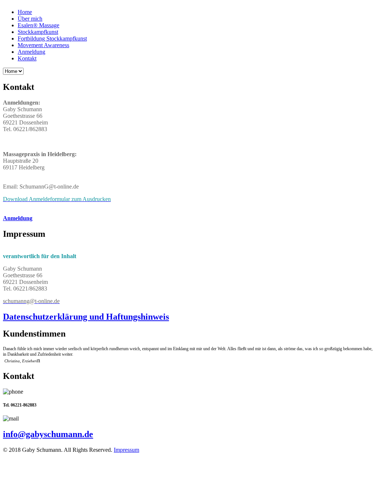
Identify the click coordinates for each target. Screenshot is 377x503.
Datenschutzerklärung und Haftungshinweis (86, 316)
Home (25, 12)
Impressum (126, 450)
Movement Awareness (43, 45)
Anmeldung (31, 52)
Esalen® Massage (38, 25)
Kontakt (27, 58)
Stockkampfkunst (38, 32)
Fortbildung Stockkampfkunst (52, 38)
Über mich (30, 18)
